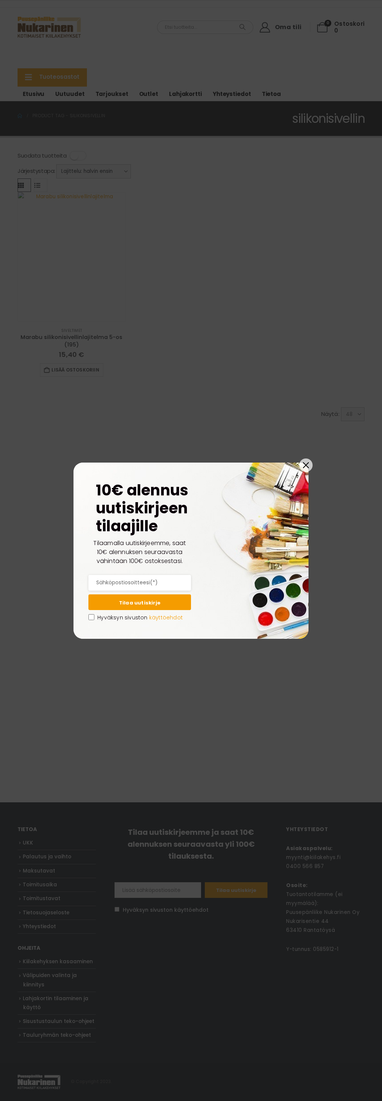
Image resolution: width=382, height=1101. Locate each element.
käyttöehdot (166, 617)
